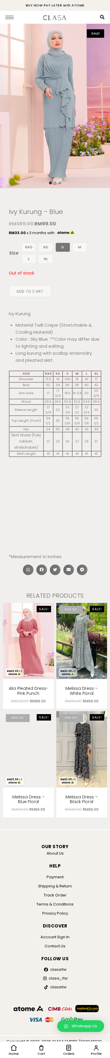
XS (45, 247)
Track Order (55, 895)
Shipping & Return (55, 886)
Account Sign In (55, 937)
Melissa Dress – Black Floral (81, 799)
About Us (55, 853)
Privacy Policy (55, 913)
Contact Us (55, 946)
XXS (29, 247)
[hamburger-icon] (9, 17)
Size (13, 253)
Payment (55, 877)
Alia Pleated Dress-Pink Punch (28, 690)
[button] (28, 570)
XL (46, 258)
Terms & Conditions (55, 904)
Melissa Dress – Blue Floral (28, 799)
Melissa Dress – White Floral (81, 690)
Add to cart (29, 291)
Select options (82, 703)
